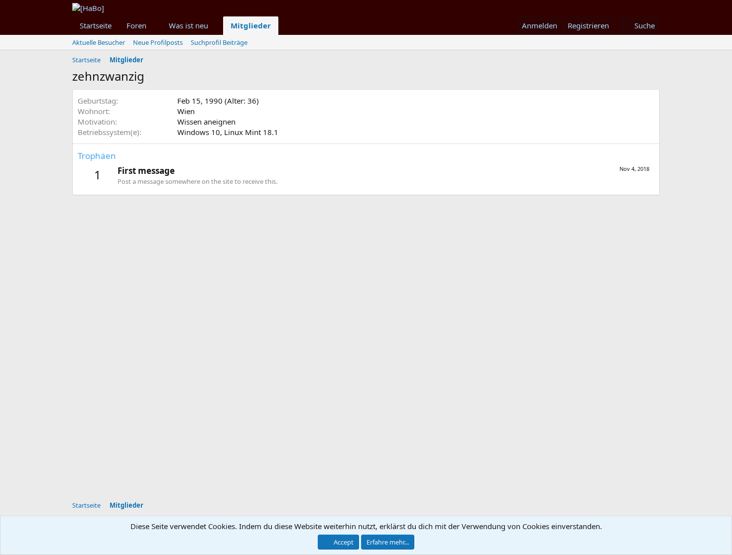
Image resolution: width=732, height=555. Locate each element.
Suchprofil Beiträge (219, 42)
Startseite (96, 25)
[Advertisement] (313, 428)
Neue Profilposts (158, 42)
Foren (136, 25)
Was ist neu (188, 25)
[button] (154, 25)
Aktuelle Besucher (98, 42)
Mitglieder (251, 25)
